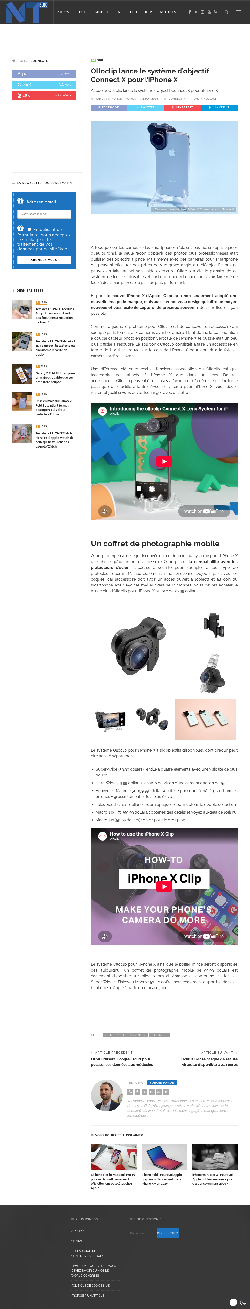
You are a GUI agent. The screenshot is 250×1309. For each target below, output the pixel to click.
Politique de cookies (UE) (90, 1285)
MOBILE (102, 12)
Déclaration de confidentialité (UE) (87, 1253)
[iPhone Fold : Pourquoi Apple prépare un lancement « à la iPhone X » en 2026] (165, 1157)
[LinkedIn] (166, 1092)
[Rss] (215, 12)
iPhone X (195, 99)
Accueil (97, 90)
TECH (132, 12)
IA (118, 12)
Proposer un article (87, 1295)
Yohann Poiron (124, 99)
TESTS (82, 12)
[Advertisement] (125, 36)
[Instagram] (202, 12)
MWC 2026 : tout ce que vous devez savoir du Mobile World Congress (93, 1270)
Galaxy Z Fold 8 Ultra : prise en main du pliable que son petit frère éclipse (55, 378)
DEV (148, 12)
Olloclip (212, 99)
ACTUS (63, 12)
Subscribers (62, 95)
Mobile (98, 60)
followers (65, 74)
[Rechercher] (226, 12)
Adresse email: (42, 202)
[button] (238, 1302)
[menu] (238, 12)
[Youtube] (209, 12)
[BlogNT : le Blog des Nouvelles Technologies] (27, 12)
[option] (114, 1167)
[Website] (130, 1092)
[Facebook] (190, 12)
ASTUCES (168, 12)
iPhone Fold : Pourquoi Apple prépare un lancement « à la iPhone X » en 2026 (162, 1179)
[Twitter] (196, 12)
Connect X (177, 99)
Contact (78, 1241)
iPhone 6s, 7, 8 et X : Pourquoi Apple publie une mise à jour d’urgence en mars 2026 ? (212, 1179)
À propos (78, 1231)
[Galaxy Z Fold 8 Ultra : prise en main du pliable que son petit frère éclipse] (22, 373)
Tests (42, 302)
